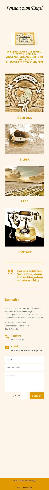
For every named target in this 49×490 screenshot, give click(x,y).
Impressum (27, 487)
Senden (37, 395)
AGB (19, 487)
